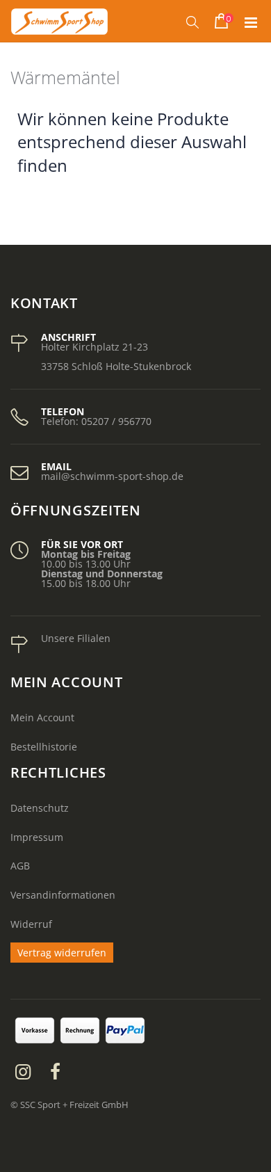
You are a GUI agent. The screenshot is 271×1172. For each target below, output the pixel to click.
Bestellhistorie (43, 746)
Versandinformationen (62, 894)
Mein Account (42, 717)
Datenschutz (39, 807)
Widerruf (31, 924)
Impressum (36, 837)
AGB (20, 865)
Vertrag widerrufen (61, 952)
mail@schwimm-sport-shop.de (112, 476)
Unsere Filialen (75, 638)
